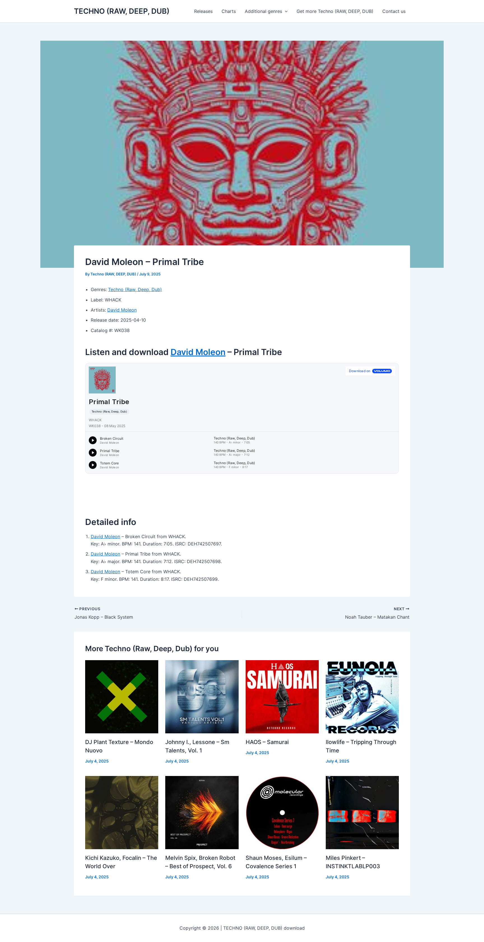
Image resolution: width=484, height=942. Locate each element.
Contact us (394, 11)
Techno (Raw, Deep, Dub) (135, 289)
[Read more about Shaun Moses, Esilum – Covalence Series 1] (282, 812)
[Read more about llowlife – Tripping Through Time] (362, 696)
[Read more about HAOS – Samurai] (282, 696)
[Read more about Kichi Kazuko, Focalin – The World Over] (121, 812)
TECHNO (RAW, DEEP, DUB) (121, 11)
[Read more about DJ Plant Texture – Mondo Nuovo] (121, 696)
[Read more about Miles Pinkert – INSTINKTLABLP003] (362, 812)
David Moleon (122, 310)
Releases (203, 11)
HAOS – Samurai (267, 742)
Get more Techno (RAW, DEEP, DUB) (335, 11)
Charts (229, 11)
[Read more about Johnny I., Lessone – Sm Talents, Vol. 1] (201, 696)
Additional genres (263, 11)
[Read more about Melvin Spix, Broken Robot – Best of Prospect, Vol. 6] (201, 812)
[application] (285, 11)
